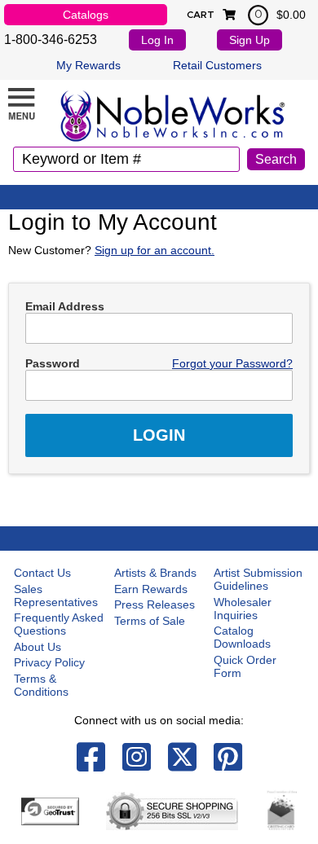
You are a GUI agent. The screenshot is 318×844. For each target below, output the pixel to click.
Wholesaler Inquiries (243, 609)
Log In (157, 39)
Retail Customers (217, 65)
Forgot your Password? (232, 363)
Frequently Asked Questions (59, 624)
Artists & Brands (155, 572)
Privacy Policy (49, 662)
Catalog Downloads (242, 637)
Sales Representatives (56, 595)
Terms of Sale (149, 620)
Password (52, 363)
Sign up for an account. (154, 250)
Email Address (64, 306)
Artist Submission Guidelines (258, 579)
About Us (37, 646)
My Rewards (88, 65)
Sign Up (249, 39)
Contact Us (42, 572)
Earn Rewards (151, 589)
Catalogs (85, 14)
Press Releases (154, 604)
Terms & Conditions (41, 685)
